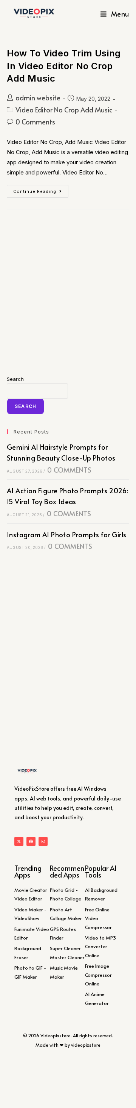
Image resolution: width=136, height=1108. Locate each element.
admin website (37, 97)
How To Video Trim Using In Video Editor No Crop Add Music (64, 66)
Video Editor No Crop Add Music (64, 109)
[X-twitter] (18, 841)
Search (15, 379)
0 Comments (35, 121)
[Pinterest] (31, 841)
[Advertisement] (68, 292)
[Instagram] (43, 841)
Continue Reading (40, 189)
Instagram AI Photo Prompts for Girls (66, 534)
